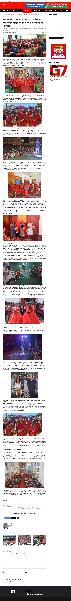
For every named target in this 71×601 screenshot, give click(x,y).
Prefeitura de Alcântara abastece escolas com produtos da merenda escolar (24, 544)
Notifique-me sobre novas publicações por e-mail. (12, 579)
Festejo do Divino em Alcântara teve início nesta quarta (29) (8, 503)
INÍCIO (4, 10)
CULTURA (50, 10)
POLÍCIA (40, 10)
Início (4, 14)
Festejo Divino (32, 513)
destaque (24, 513)
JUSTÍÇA (45, 10)
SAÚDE (55, 10)
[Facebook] (12, 525)
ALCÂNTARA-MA (27, 10)
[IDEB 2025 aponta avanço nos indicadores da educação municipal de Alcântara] (9, 538)
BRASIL (14, 10)
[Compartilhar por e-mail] (18, 518)
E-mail (4, 572)
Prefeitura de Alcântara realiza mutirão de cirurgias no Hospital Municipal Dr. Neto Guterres (39, 544)
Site (26, 572)
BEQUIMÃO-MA (35, 10)
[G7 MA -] (4, 5)
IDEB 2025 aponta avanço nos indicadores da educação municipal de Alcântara (9, 544)
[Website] (10, 525)
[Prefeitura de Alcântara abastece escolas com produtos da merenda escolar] (24, 538)
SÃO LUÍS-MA (19, 10)
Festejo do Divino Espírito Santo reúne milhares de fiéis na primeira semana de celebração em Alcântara (23, 504)
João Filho (6, 32)
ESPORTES (66, 10)
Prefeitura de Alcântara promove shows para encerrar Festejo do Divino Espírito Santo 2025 (38, 504)
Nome (4, 567)
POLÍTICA (9, 10)
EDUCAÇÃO (60, 10)
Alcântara (17, 513)
